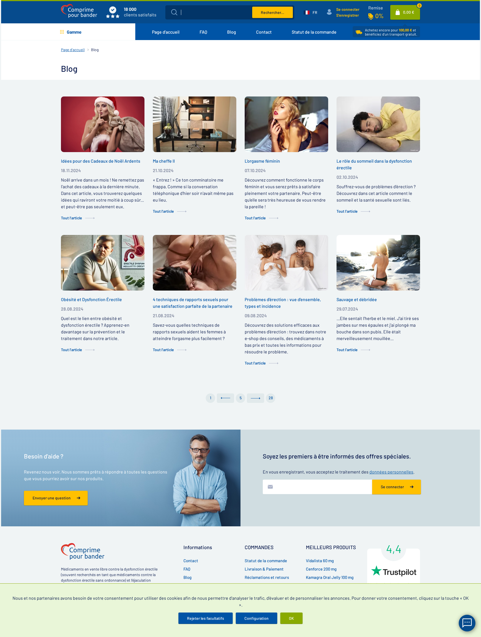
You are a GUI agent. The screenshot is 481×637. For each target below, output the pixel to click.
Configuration (256, 618)
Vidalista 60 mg (320, 560)
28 (271, 397)
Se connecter (347, 9)
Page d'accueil (166, 31)
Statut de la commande (314, 31)
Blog (231, 31)
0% (379, 15)
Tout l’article (71, 217)
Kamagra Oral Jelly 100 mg (330, 577)
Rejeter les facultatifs (205, 618)
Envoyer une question (52, 497)
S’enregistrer (347, 15)
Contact (264, 31)
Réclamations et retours (267, 577)
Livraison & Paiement (264, 568)
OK (291, 618)
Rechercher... (272, 12)
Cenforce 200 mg (321, 568)
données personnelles (391, 471)
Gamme (74, 31)
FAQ (203, 31)
